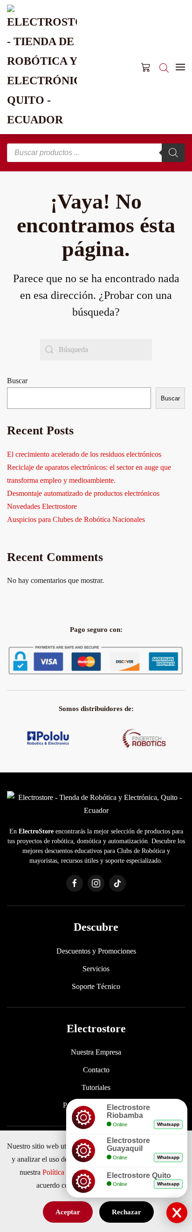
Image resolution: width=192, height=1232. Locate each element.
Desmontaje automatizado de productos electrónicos (83, 493)
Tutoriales (96, 1087)
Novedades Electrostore (42, 506)
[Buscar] (173, 152)
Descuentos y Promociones (96, 951)
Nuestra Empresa (96, 1052)
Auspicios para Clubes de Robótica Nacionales (76, 519)
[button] (180, 67)
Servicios (96, 969)
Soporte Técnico (96, 986)
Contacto (96, 1070)
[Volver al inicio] (42, 67)
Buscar (17, 381)
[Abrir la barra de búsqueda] (164, 67)
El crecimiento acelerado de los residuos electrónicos (84, 454)
